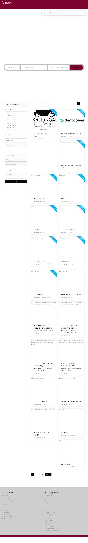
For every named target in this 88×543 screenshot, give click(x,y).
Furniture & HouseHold (46, 297)
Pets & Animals (49, 516)
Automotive (43, 138)
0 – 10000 (10, 113)
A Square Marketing (68, 230)
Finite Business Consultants (71, 294)
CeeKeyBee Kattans (40, 261)
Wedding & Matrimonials (52, 530)
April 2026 (6, 497)
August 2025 (7, 504)
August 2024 (7, 518)
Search (76, 67)
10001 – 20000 (11, 115)
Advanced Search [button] (13, 104)
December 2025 (8, 502)
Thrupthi (37, 230)
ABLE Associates (39, 199)
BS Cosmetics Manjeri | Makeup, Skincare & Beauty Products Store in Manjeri (43, 328)
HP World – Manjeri (40, 401)
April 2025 (6, 512)
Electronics (48, 502)
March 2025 (7, 514)
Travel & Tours (49, 526)
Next (47, 474)
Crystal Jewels (66, 261)
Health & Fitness (72, 201)
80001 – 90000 (11, 130)
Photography (49, 518)
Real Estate (48, 520)
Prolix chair (38, 294)
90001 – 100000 (12, 132)
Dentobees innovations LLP (71, 134)
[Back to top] (82, 532)
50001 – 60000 (11, 123)
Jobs (46, 510)
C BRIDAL (64, 433)
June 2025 (7, 508)
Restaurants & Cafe (73, 170)
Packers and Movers (51, 514)
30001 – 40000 (11, 119)
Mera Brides (65, 464)
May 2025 (6, 510)
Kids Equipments (50, 512)
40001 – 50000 (11, 121)
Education (48, 500)
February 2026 (8, 500)
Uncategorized (49, 528)
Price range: (8, 135)
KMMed (63, 199)
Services (70, 136)
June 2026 (6, 495)
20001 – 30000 (11, 117)
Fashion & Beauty (72, 435)
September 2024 (8, 516)
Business (42, 232)
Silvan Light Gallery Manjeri (71, 401)
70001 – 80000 (11, 128)
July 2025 (6, 506)
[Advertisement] (44, 87)
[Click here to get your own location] (67, 67)
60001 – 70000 (11, 126)
